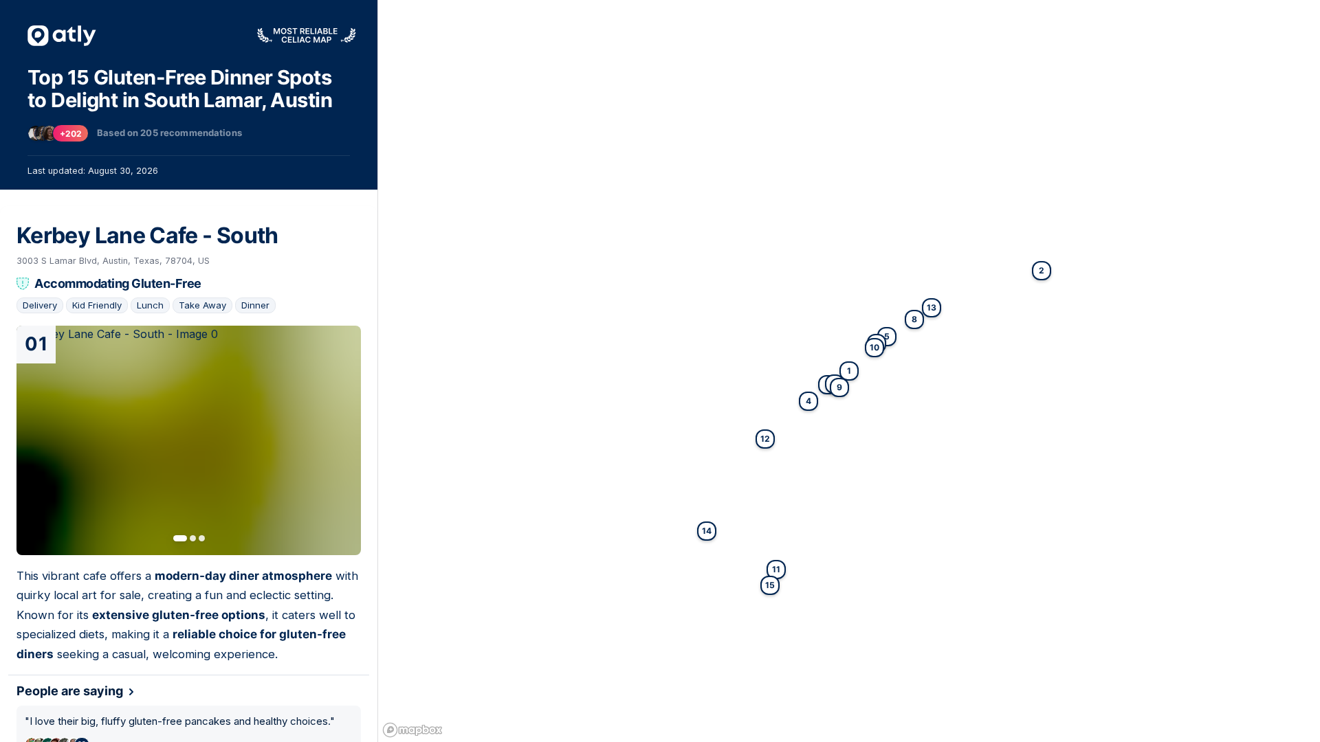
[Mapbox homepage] (412, 730)
